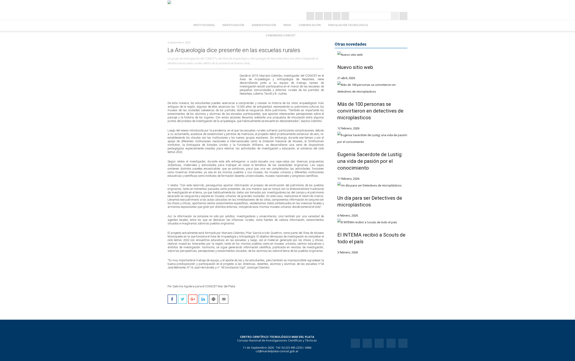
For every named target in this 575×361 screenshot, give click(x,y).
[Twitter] (319, 16)
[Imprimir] (213, 299)
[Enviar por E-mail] (223, 299)
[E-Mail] (345, 16)
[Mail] (379, 343)
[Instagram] (310, 16)
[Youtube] (402, 343)
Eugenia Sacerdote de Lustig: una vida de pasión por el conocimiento (369, 161)
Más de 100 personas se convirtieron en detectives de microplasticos (370, 110)
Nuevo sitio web (355, 67)
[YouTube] (337, 16)
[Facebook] (328, 16)
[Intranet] (403, 16)
